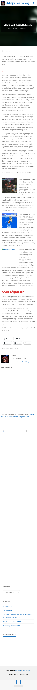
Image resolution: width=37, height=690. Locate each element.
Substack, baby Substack (12, 621)
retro (17, 348)
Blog (9, 28)
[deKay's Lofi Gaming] (3, 3)
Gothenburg (7, 606)
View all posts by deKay (20, 362)
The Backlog (7, 611)
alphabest (6, 348)
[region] (18, 648)
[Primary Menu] (33, 3)
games (12, 348)
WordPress (26, 670)
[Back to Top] (18, 682)
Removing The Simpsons (11, 626)
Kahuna (18, 670)
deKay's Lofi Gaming (18, 3)
